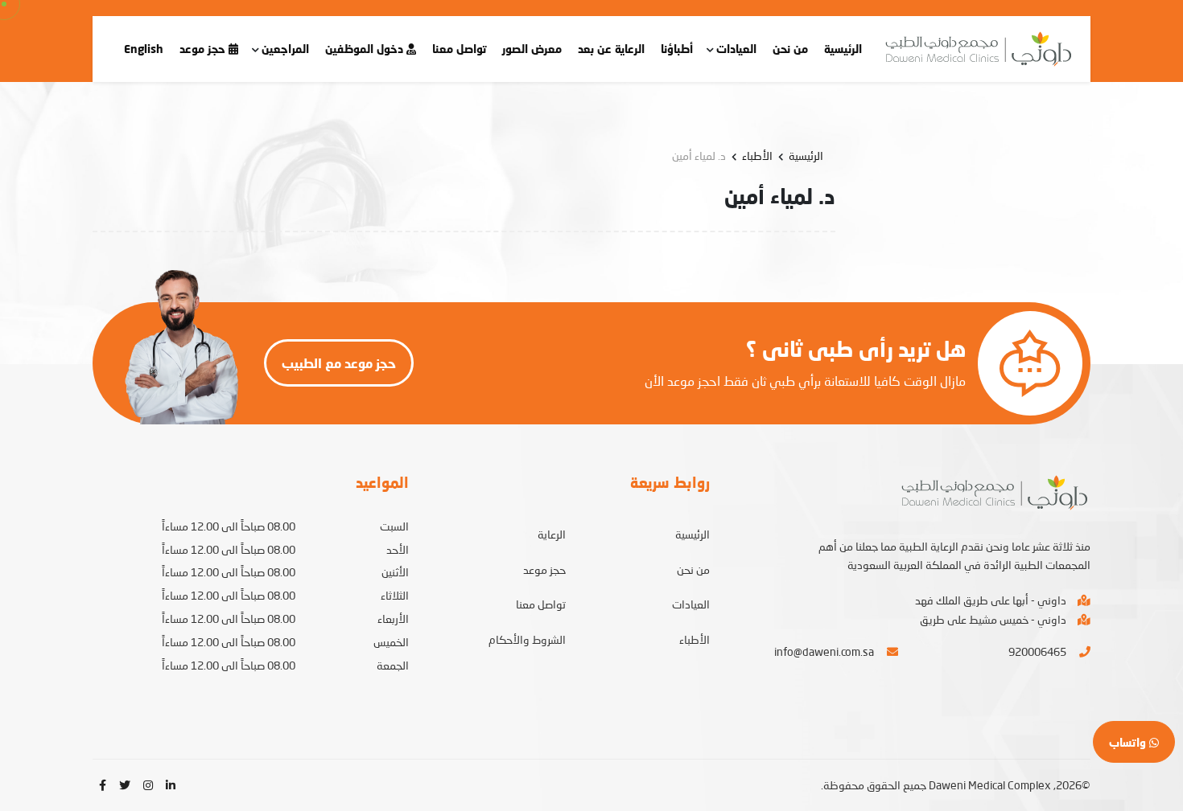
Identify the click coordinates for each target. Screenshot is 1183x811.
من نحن (790, 48)
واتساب (1129, 742)
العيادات (736, 48)
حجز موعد (204, 48)
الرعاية (552, 534)
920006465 (1037, 651)
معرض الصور (532, 48)
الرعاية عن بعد (611, 48)
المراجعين (285, 48)
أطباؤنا (677, 48)
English (143, 48)
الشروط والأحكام (527, 639)
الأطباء (757, 155)
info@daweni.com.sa (824, 651)
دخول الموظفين (365, 48)
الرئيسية (843, 48)
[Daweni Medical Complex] (975, 49)
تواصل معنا (459, 48)
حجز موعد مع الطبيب (339, 363)
